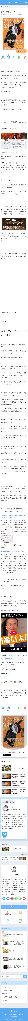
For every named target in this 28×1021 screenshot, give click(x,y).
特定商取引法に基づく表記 (9, 997)
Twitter (4, 837)
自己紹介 (4, 1000)
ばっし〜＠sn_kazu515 (15, 655)
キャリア (11, 761)
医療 (20, 914)
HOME (15, 1011)
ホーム (6, 1014)
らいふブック (14, 2)
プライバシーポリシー (8, 990)
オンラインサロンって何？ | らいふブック (12, 551)
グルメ (20, 922)
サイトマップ (6, 987)
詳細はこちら (5, 673)
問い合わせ (5, 993)
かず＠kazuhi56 (8, 658)
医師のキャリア (7, 914)
